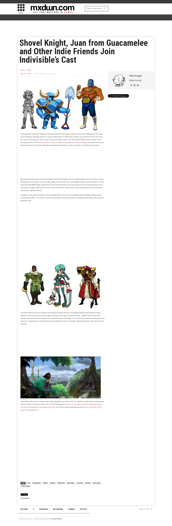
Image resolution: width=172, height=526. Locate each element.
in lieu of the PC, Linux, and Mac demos (53, 142)
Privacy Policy (56, 519)
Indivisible (70, 483)
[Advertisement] (62, 431)
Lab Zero (80, 483)
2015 (28, 483)
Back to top (144, 509)
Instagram (58, 509)
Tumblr (71, 509)
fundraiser (36, 483)
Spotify (83, 509)
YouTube (24, 509)
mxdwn (87, 483)
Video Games (25, 486)
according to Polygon (79, 142)
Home (22, 70)
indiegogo (61, 483)
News (29, 70)
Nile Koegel (27, 74)
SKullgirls (97, 483)
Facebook (43, 509)
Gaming (52, 483)
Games (45, 483)
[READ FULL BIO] (135, 80)
